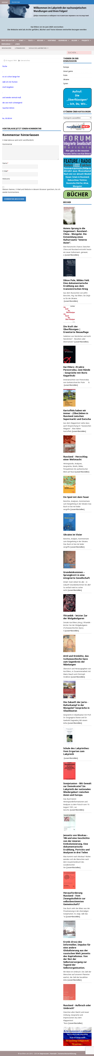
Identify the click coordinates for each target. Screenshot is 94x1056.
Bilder (74, 40)
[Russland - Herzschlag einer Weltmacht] (77, 444)
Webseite (6, 179)
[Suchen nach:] (79, 52)
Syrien (65, 83)
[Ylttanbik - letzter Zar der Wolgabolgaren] (77, 603)
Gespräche (62, 40)
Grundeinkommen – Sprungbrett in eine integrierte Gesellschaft (76, 575)
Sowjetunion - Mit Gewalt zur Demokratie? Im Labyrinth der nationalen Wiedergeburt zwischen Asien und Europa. (77, 789)
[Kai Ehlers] (47, 16)
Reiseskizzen (6, 48)
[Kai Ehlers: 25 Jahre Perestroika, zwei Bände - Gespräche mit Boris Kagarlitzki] (77, 354)
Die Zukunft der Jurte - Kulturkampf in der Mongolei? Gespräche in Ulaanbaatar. (76, 706)
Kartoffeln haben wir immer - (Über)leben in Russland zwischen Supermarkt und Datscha (77, 414)
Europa (66, 67)
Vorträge (52, 40)
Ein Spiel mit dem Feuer (76, 497)
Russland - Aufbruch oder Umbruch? (77, 1007)
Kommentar (7, 144)
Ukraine (66, 79)
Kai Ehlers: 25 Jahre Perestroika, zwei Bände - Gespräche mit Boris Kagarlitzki (76, 371)
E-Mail (4, 171)
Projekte (85, 40)
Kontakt (5, 2)
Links (17, 44)
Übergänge (6, 44)
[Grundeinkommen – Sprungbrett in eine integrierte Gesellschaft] (77, 559)
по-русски (16, 2)
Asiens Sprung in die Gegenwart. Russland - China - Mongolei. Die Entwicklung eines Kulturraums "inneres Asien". (75, 235)
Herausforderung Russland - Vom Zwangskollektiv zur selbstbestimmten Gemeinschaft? (74, 898)
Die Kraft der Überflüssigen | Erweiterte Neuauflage (76, 329)
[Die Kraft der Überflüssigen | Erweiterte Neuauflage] (77, 314)
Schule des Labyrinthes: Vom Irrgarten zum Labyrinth (76, 751)
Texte (30, 40)
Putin (65, 75)
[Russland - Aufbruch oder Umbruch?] (77, 992)
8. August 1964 (11, 60)
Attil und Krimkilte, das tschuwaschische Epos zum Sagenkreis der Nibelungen (76, 660)
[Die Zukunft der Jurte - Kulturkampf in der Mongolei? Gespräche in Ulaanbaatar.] (77, 689)
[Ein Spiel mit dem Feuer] (77, 484)
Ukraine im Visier (72, 534)
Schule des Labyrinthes (38, 48)
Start (21, 40)
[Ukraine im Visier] (77, 522)
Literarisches (20, 48)
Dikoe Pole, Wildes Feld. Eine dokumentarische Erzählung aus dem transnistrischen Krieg (76, 284)
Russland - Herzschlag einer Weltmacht (75, 458)
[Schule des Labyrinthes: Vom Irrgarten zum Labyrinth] (77, 735)
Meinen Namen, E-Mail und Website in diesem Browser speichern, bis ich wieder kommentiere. (31, 190)
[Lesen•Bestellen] (72, 255)
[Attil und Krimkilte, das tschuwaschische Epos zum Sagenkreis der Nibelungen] (77, 643)
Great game (68, 71)
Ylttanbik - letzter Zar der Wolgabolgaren (75, 617)
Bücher (40, 40)
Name (4, 163)
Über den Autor (7, 40)
